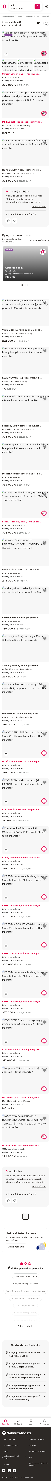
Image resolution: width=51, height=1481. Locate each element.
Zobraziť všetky (26, 1326)
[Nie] (14, 221)
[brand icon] (4, 6)
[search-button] (37, 6)
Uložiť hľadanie (16, 1246)
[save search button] (46, 23)
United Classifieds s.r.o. (23, 1478)
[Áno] (8, 221)
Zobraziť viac (39, 206)
